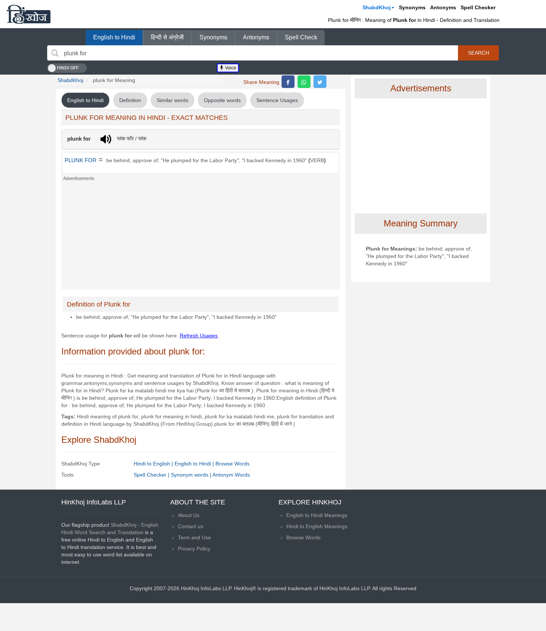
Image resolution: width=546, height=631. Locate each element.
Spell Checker (478, 7)
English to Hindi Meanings (316, 515)
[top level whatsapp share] (304, 81)
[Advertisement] (200, 238)
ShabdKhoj (377, 7)
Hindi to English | (154, 464)
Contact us (190, 526)
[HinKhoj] (28, 14)
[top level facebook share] (288, 81)
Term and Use (194, 537)
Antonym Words (231, 475)
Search (478, 53)
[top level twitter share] (319, 81)
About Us (188, 515)
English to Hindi (114, 37)
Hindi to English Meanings (316, 526)
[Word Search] (55, 53)
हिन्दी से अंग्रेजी (167, 37)
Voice (230, 68)
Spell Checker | (152, 475)
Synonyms (412, 7)
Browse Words (232, 464)
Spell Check (301, 37)
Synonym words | (191, 475)
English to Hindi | (195, 464)
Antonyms (443, 7)
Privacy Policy (194, 549)
